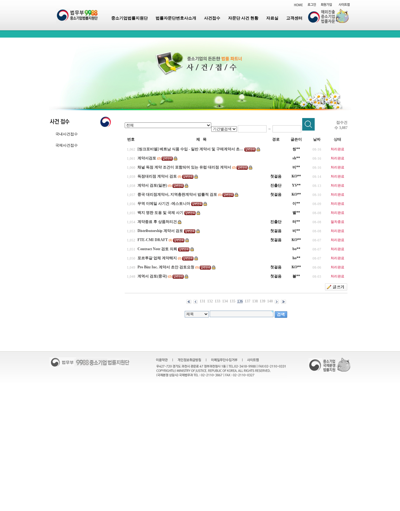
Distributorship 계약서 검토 (160, 231)
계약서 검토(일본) (152, 185)
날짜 (317, 139)
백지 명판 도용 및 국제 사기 (160, 212)
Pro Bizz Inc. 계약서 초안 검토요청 (166, 267)
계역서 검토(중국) (152, 276)
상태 (337, 139)
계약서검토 (147, 158)
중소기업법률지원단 (129, 18)
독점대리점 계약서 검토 (157, 176)
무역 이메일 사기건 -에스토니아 (164, 203)
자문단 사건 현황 (243, 18)
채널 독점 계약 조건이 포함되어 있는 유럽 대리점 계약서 (184, 167)
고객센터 (294, 18)
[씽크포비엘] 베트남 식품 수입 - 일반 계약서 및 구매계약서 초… (190, 149)
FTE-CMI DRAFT (153, 240)
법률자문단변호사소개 (176, 18)
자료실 (272, 18)
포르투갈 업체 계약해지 (157, 258)
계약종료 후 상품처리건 (157, 221)
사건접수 (212, 18)
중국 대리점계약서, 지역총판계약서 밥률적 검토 (177, 194)
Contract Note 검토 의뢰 (157, 249)
